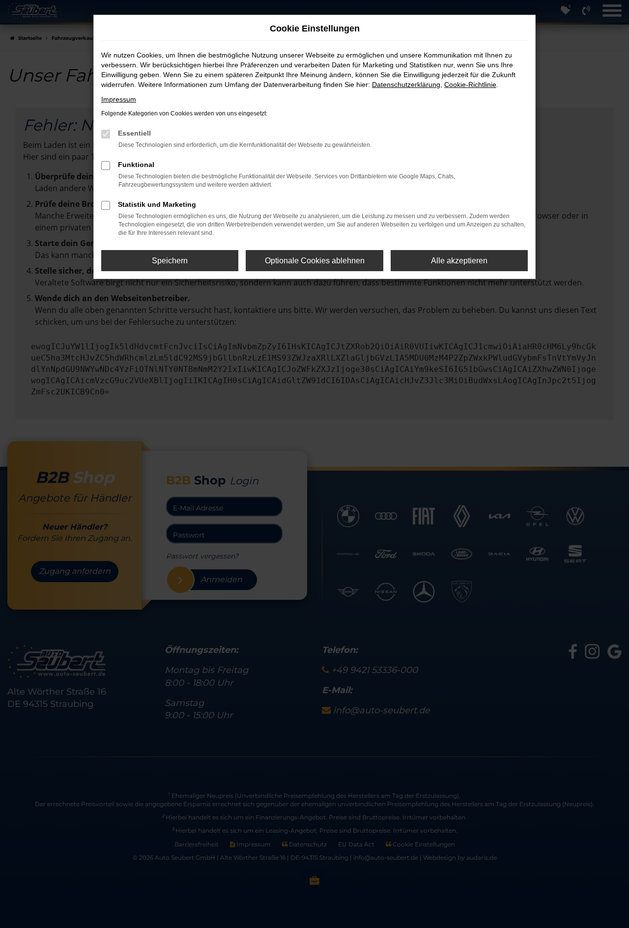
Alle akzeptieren (459, 260)
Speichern (170, 260)
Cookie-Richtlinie (470, 84)
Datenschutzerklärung (406, 84)
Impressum (118, 99)
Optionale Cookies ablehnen (315, 260)
